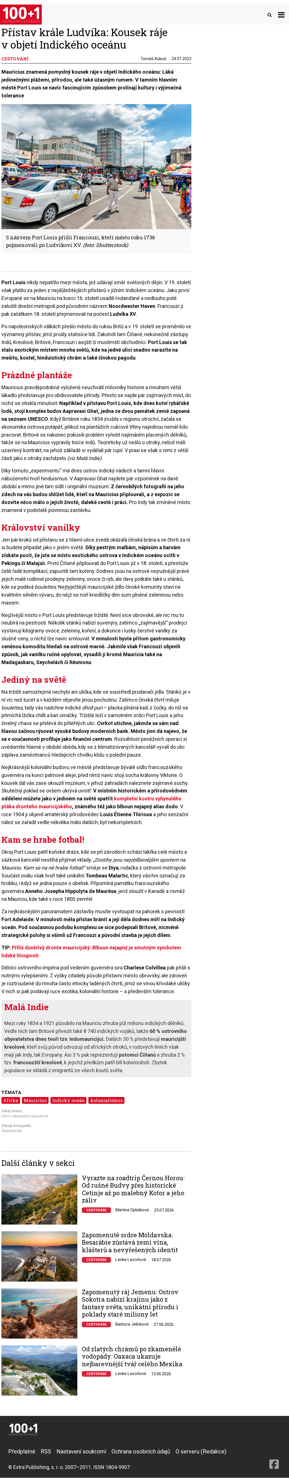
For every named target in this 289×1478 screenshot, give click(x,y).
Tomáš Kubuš (153, 58)
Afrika (10, 1100)
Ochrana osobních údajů (140, 1451)
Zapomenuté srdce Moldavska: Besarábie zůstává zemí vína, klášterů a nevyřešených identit (130, 1242)
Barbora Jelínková (131, 1324)
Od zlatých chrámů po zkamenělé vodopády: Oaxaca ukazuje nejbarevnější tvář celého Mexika (132, 1356)
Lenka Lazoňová (130, 1259)
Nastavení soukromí (81, 1451)
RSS (46, 1451)
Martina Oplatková (132, 1209)
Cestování (96, 1210)
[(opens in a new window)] (274, 1459)
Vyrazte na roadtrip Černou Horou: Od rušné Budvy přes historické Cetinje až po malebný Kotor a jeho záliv (133, 1189)
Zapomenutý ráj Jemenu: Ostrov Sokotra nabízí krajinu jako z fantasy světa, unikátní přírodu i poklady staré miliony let (130, 1303)
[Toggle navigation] (281, 14)
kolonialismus (106, 1100)
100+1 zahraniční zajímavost (24, 1116)
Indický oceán (68, 1100)
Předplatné (21, 1451)
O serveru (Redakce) (201, 1451)
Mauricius (35, 1100)
